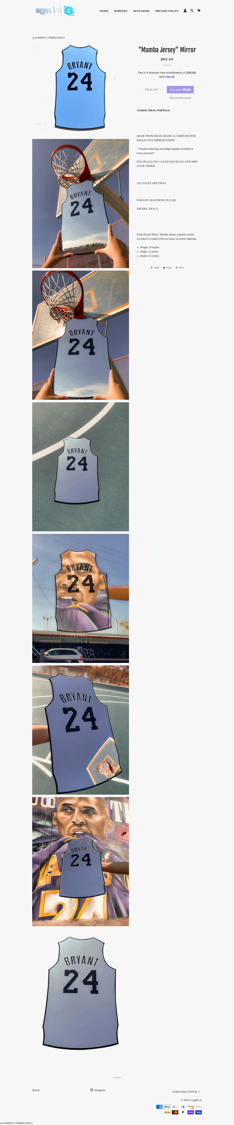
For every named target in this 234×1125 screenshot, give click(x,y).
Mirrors (120, 11)
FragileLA (196, 1100)
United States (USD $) (184, 1091)
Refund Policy (167, 11)
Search (36, 1090)
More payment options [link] (180, 97)
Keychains (141, 11)
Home (104, 11)
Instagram (99, 1090)
